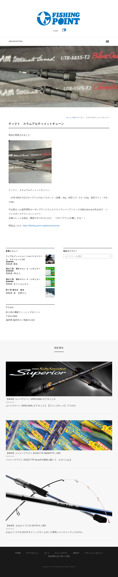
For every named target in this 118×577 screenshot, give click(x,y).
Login (55, 30)
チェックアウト (61, 553)
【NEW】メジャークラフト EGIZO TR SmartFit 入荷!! (33, 453)
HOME (18, 553)
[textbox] (87, 256)
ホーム (68, 117)
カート (47, 553)
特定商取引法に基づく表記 (59, 556)
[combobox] (87, 256)
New (74, 117)
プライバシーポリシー (94, 553)
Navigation (15, 41)
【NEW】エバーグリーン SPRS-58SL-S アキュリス (31, 399)
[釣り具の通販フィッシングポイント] (59, 25)
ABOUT (76, 553)
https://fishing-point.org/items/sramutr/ (41, 225)
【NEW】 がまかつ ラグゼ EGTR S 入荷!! (26, 525)
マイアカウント (32, 553)
